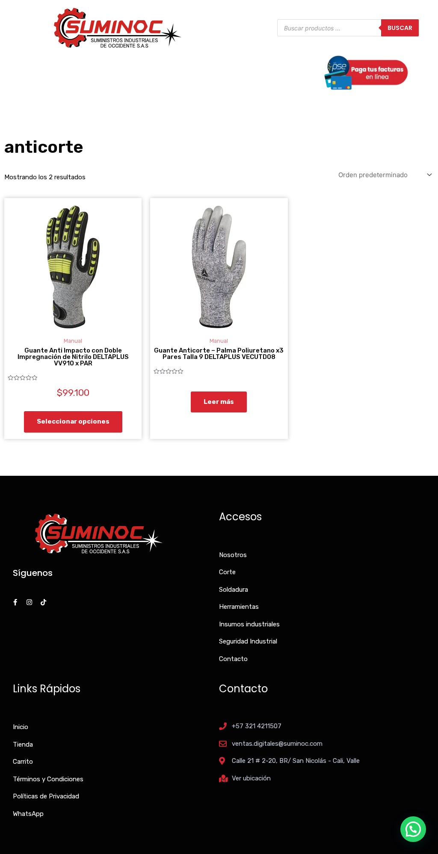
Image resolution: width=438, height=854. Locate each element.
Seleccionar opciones (73, 421)
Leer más (219, 402)
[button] (413, 829)
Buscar (400, 28)
